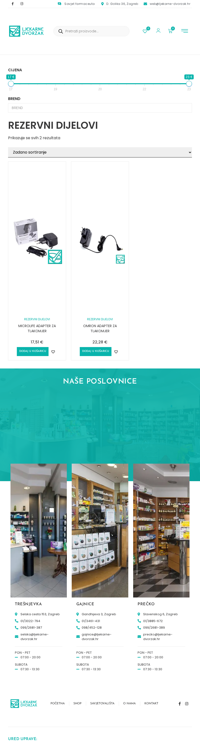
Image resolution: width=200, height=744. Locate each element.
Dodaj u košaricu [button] (32, 351)
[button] (185, 31)
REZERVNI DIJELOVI (37, 319)
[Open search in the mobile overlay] (91, 31)
